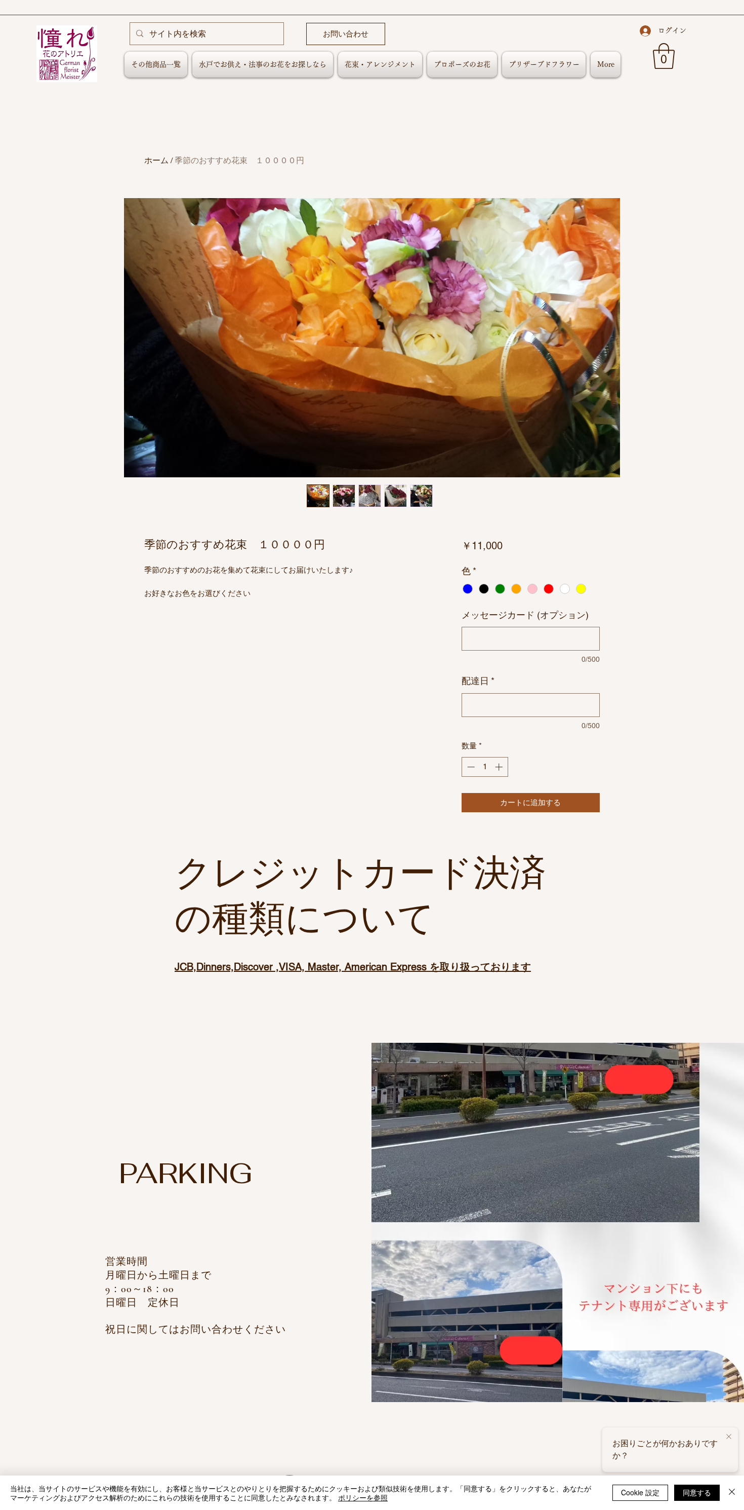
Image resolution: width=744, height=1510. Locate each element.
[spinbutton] (484, 767)
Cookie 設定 (640, 1492)
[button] (664, 56)
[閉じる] (732, 1493)
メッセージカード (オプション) (525, 615)
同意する (697, 1492)
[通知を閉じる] (729, 1437)
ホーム (156, 160)
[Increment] (500, 767)
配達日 (478, 680)
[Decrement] (470, 767)
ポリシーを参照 (363, 1497)
